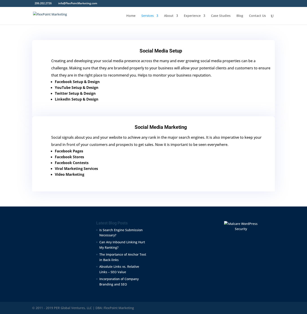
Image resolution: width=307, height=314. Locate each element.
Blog (239, 16)
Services (147, 16)
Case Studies (221, 16)
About (169, 16)
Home (131, 16)
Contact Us (257, 16)
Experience (192, 16)
